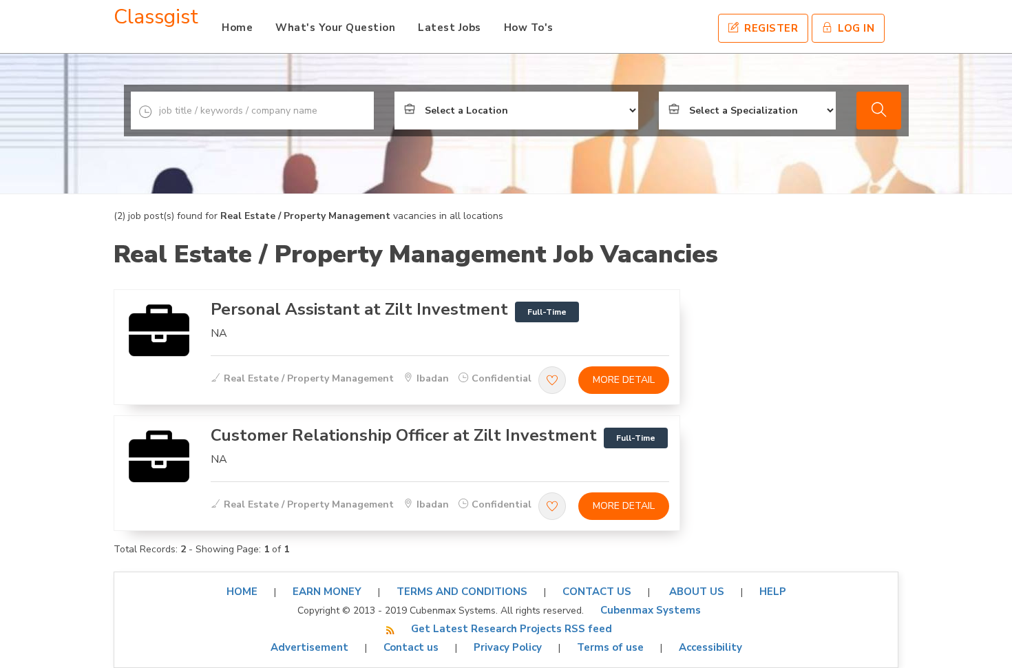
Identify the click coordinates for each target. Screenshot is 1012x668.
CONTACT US (596, 591)
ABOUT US (695, 591)
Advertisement (309, 647)
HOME (241, 591)
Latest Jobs (449, 27)
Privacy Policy (508, 647)
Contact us (411, 647)
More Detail (624, 379)
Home (237, 27)
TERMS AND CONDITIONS (462, 591)
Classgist (156, 17)
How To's (529, 27)
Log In (855, 28)
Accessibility (710, 647)
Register (770, 28)
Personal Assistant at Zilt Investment (359, 309)
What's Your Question (335, 27)
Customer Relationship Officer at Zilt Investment (404, 435)
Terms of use (610, 647)
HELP (772, 591)
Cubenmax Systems (650, 610)
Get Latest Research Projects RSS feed (511, 629)
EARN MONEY (327, 591)
